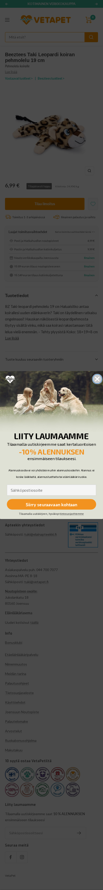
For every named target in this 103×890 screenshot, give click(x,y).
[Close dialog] (97, 379)
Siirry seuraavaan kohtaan (52, 504)
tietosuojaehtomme (72, 514)
